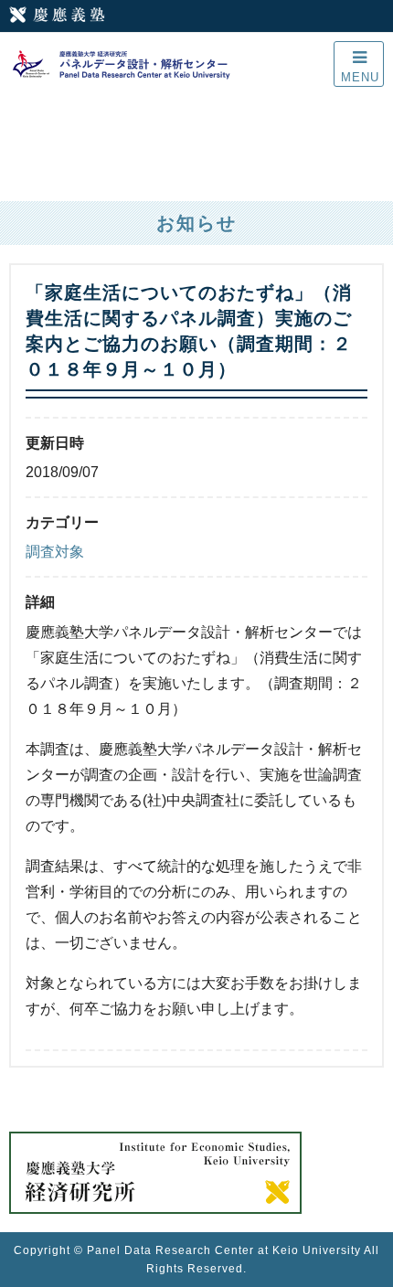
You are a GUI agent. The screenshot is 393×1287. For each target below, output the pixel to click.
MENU (360, 77)
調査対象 (55, 551)
